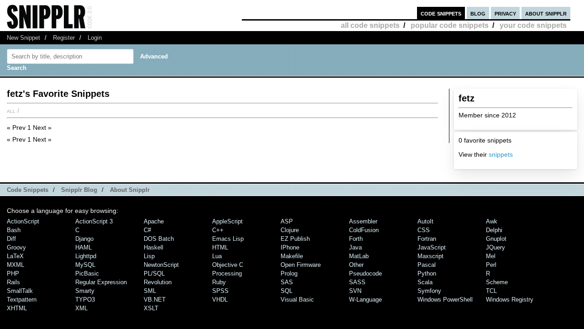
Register (64, 37)
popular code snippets (450, 25)
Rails (13, 282)
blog (477, 13)
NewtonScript (161, 264)
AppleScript (227, 221)
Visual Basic (297, 299)
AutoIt (425, 221)
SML (150, 290)
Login (95, 37)
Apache (154, 221)
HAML (83, 247)
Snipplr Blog (79, 189)
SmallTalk (20, 290)
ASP (287, 221)
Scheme (497, 282)
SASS (357, 282)
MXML (15, 264)
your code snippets (533, 25)
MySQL (85, 264)
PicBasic (87, 273)
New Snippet (23, 37)
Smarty (84, 290)
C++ (218, 230)
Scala (425, 282)
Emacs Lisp (228, 238)
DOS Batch (159, 238)
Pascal (426, 264)
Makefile (292, 256)
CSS (423, 230)
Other (356, 264)
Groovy (16, 247)
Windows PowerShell (445, 299)
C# (147, 230)
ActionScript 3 (94, 221)
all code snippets (370, 25)
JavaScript (431, 247)
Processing (227, 273)
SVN (355, 290)
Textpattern (21, 299)
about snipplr (546, 13)
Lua (217, 256)
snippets (501, 154)
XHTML (17, 308)
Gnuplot (496, 238)
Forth (356, 238)
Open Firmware (301, 264)
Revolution (158, 282)
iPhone (290, 247)
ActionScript (23, 221)
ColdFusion (364, 230)
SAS (287, 282)
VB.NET (155, 299)
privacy (505, 13)
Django (84, 238)
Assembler (363, 221)
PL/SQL (154, 273)
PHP (13, 273)
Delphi (494, 230)
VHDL (220, 299)
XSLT (151, 308)
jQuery (495, 247)
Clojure (290, 230)
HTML (220, 247)
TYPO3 (85, 299)
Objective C (227, 264)
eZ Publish (295, 238)
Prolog (289, 273)
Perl (491, 264)
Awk (491, 221)
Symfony (429, 290)
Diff (11, 238)
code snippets (441, 13)
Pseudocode (365, 273)
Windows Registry (509, 299)
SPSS (220, 290)
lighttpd (85, 256)
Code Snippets (27, 189)
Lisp (149, 256)
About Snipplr (130, 189)
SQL (286, 290)
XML (81, 308)
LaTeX (15, 256)
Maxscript (430, 256)
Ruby (219, 282)
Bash (14, 230)
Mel (490, 256)
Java (355, 247)
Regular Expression (101, 282)
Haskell (153, 247)
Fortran (426, 238)
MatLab (359, 256)
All (11, 110)
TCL (491, 290)
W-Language (365, 299)
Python (426, 273)
